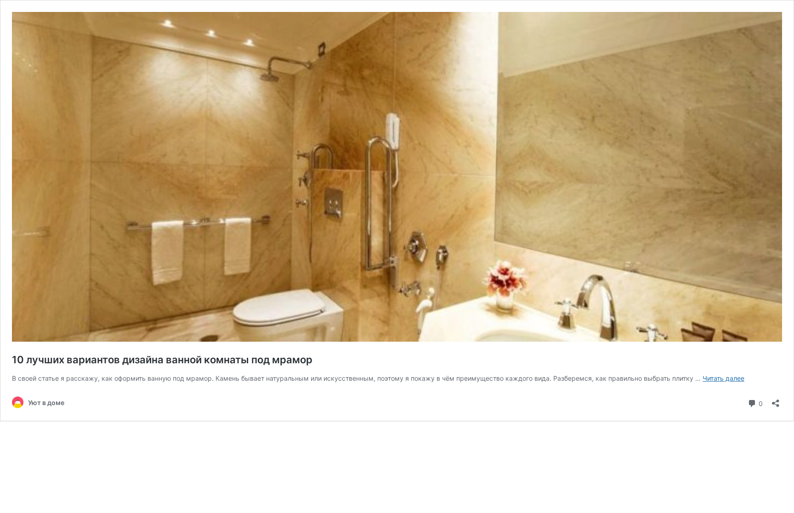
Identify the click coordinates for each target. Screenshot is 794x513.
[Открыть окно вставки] (775, 400)
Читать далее (723, 378)
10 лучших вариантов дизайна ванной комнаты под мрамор (162, 360)
